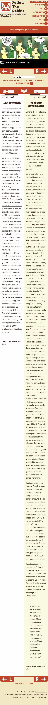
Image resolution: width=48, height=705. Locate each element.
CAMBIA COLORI (39, 2)
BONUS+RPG (38, 16)
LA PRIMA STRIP (22, 83)
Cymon (28, 666)
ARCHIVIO (39, 5)
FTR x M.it (39, 23)
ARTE (41, 20)
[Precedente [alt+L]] (7, 71)
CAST (41, 8)
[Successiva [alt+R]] (41, 71)
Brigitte (11, 187)
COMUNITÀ (38, 12)
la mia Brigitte (7, 316)
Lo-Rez (4, 341)
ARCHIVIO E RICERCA (12, 81)
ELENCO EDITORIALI (35, 81)
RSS (31, 684)
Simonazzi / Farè (41, 692)
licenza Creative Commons (37, 694)
